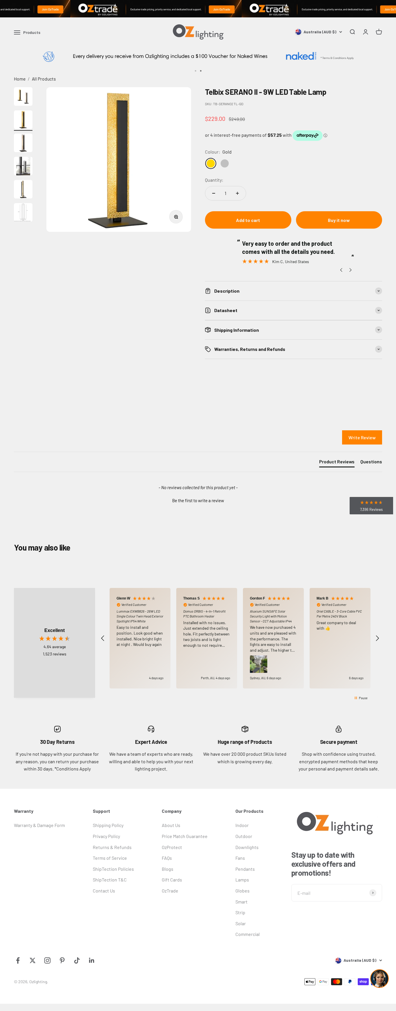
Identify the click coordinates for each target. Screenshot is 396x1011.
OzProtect (172, 847)
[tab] (337, 462)
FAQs (167, 858)
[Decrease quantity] (213, 193)
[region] (240, 638)
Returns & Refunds (112, 847)
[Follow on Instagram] (47, 960)
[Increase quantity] (237, 193)
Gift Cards (172, 879)
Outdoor (243, 836)
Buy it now (339, 220)
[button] (198, 500)
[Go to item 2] (23, 120)
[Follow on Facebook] (18, 960)
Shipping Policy (108, 825)
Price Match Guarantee (185, 836)
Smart (241, 901)
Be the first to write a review (198, 500)
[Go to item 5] (23, 190)
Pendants (245, 869)
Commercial (247, 934)
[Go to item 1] (23, 97)
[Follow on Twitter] (33, 960)
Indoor (242, 825)
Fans (240, 858)
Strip (240, 912)
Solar (240, 923)
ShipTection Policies (113, 869)
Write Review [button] (362, 437)
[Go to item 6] (23, 213)
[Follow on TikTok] (77, 960)
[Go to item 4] (23, 167)
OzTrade (170, 890)
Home (20, 78)
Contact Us (104, 890)
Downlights (247, 847)
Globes (242, 890)
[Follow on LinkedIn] (92, 960)
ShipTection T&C (110, 879)
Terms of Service (110, 858)
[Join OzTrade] (198, 8)
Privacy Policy (106, 836)
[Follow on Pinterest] (62, 960)
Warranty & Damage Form (39, 825)
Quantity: (214, 180)
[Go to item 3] (23, 144)
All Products (44, 78)
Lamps (242, 879)
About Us (171, 825)
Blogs (167, 869)
